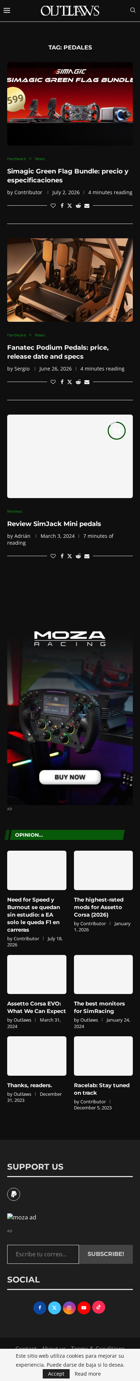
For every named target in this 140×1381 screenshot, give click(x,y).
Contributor (28, 192)
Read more (88, 1373)
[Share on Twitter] (69, 205)
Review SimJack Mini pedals (54, 524)
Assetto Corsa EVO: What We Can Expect (36, 1007)
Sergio (21, 368)
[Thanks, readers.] (36, 1056)
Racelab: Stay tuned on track (102, 1089)
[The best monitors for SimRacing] (103, 974)
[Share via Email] (86, 205)
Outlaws (22, 1020)
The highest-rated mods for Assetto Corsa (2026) (98, 907)
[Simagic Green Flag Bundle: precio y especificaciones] (70, 103)
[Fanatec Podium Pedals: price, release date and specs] (70, 280)
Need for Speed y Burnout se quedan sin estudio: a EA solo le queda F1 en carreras (33, 914)
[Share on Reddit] (78, 205)
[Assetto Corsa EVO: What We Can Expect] (36, 974)
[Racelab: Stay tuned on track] (103, 1056)
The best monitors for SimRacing (99, 1007)
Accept (56, 1373)
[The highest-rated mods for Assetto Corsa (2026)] (103, 870)
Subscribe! (106, 1254)
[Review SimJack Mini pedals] (70, 456)
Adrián (22, 535)
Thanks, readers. (29, 1085)
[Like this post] (53, 205)
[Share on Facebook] (62, 205)
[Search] (132, 11)
